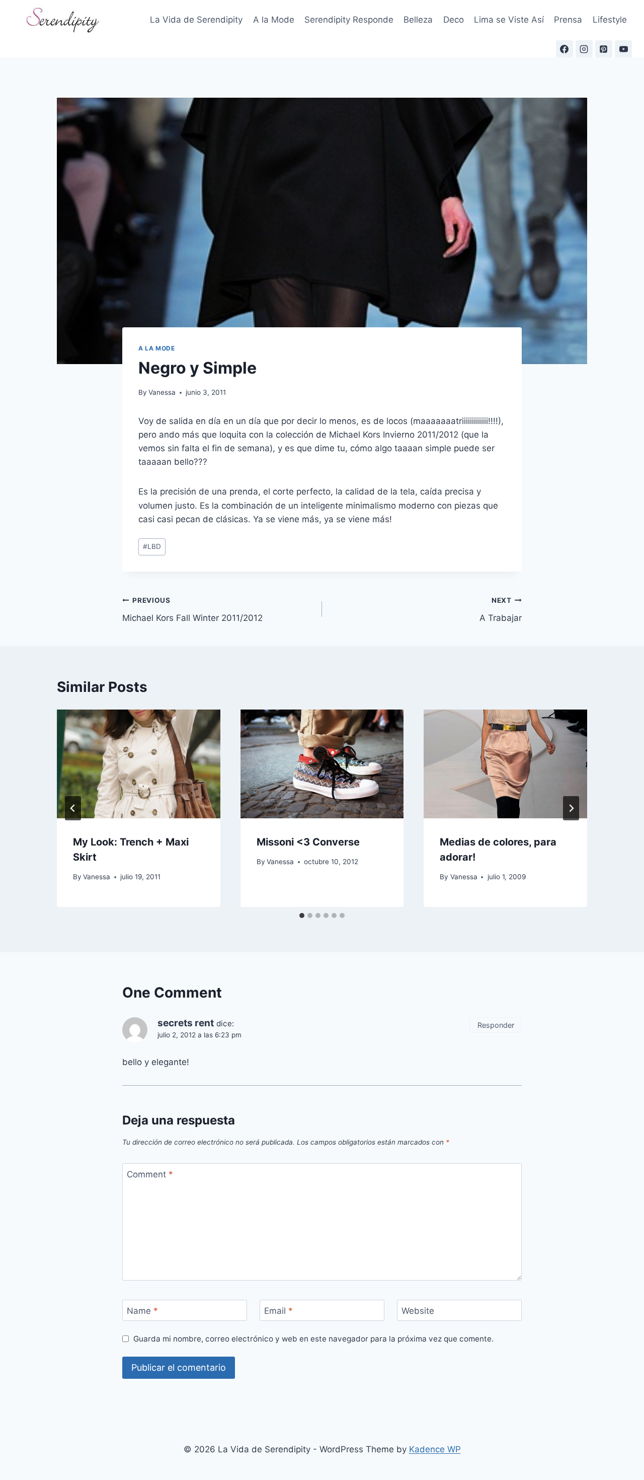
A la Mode (273, 20)
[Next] (571, 808)
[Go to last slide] (73, 808)
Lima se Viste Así (509, 20)
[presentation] (138, 764)
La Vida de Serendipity (196, 20)
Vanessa (162, 392)
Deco (453, 20)
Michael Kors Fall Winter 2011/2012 (192, 609)
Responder (495, 1025)
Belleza (418, 20)
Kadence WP (435, 1449)
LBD (152, 546)
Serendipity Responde (348, 20)
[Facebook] (564, 48)
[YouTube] (623, 48)
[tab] (301, 915)
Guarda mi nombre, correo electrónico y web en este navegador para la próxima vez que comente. (313, 1339)
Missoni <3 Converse (308, 842)
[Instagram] (584, 48)
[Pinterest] (603, 48)
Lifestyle (610, 20)
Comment (150, 1174)
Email (278, 1311)
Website (417, 1311)
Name (142, 1311)
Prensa (568, 20)
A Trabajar (500, 609)
